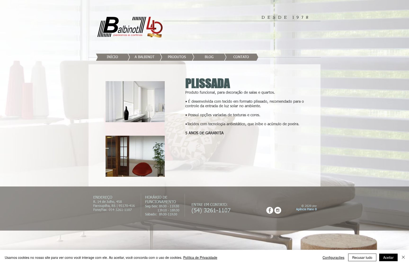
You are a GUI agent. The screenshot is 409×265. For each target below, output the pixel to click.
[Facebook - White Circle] (269, 210)
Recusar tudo (362, 257)
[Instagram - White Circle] (277, 210)
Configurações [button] (333, 257)
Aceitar (388, 257)
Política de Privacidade (200, 257)
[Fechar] (403, 257)
